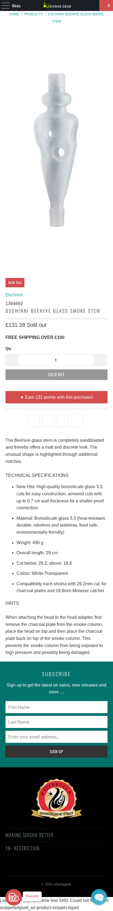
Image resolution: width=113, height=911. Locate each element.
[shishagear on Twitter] (22, 868)
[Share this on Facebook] (48, 421)
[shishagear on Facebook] (32, 868)
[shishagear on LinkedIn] (81, 868)
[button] (99, 897)
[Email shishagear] (90, 868)
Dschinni (14, 295)
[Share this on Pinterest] (63, 421)
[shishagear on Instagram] (61, 868)
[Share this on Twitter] (34, 421)
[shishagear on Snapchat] (71, 868)
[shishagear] (56, 5)
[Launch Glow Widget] (13, 897)
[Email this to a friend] (77, 421)
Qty (8, 349)
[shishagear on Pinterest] (51, 868)
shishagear (62, 884)
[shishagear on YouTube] (42, 868)
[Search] (92, 5)
